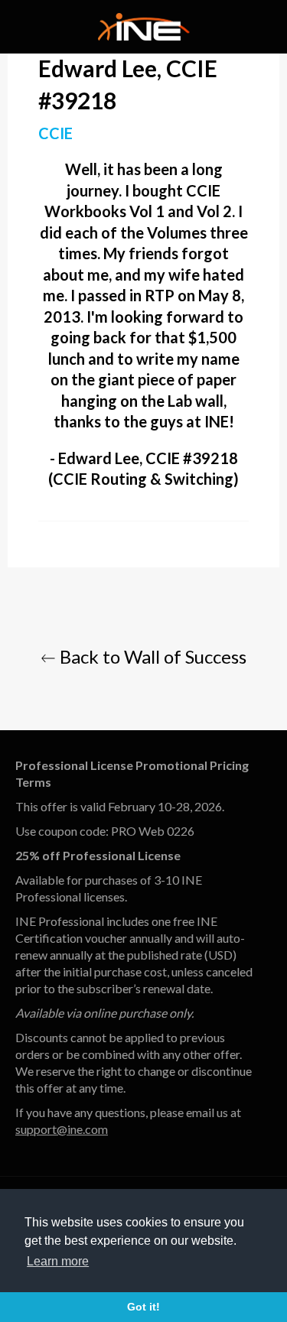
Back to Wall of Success (151, 656)
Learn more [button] (58, 1261)
